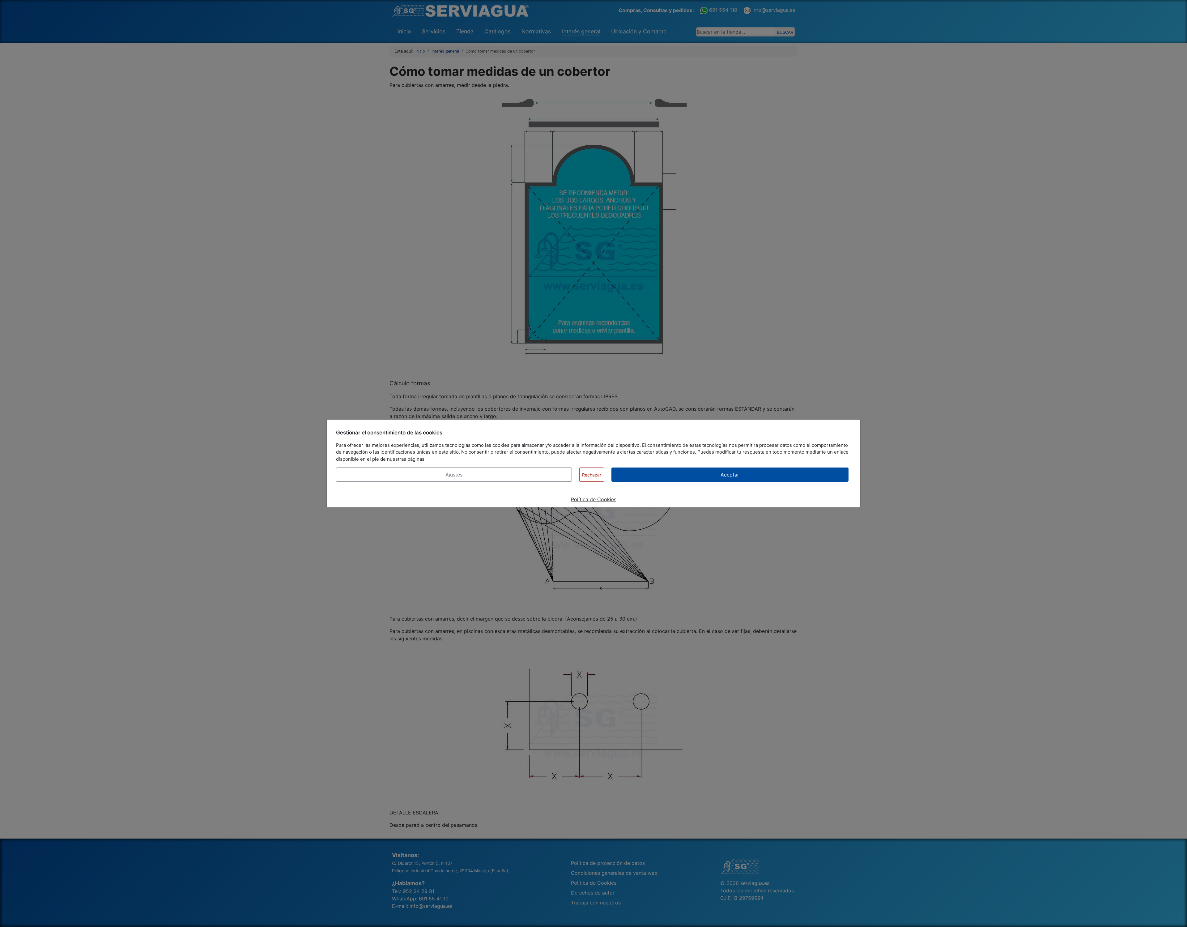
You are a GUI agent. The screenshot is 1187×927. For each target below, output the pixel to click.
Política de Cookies (593, 499)
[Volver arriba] (1176, 915)
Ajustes (453, 475)
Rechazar (591, 474)
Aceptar (730, 475)
